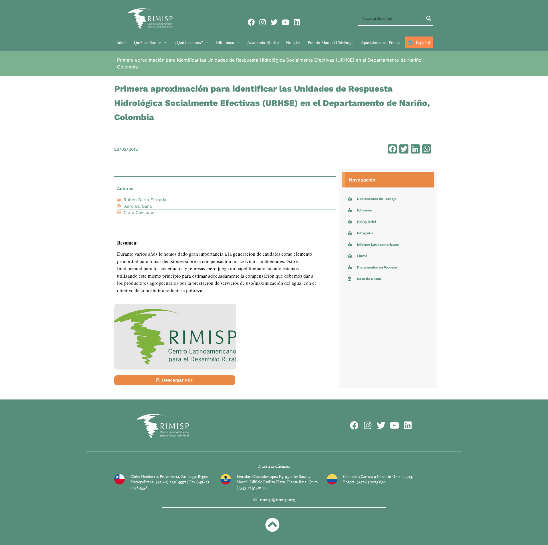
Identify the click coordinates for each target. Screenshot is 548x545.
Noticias (293, 42)
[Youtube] (286, 22)
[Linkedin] (297, 22)
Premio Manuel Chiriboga (331, 42)
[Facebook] (251, 22)
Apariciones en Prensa (380, 42)
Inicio (121, 42)
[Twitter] (274, 22)
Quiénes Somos (148, 42)
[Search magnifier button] (429, 18)
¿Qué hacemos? (189, 42)
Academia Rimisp (263, 42)
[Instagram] (263, 22)
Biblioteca (225, 42)
